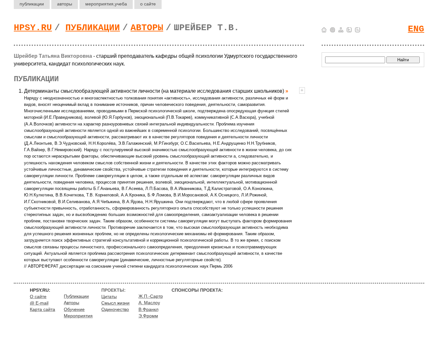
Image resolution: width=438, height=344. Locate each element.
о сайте (148, 3)
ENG (416, 29)
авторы (64, 3)
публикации (32, 3)
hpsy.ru (33, 28)
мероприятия (106, 3)
